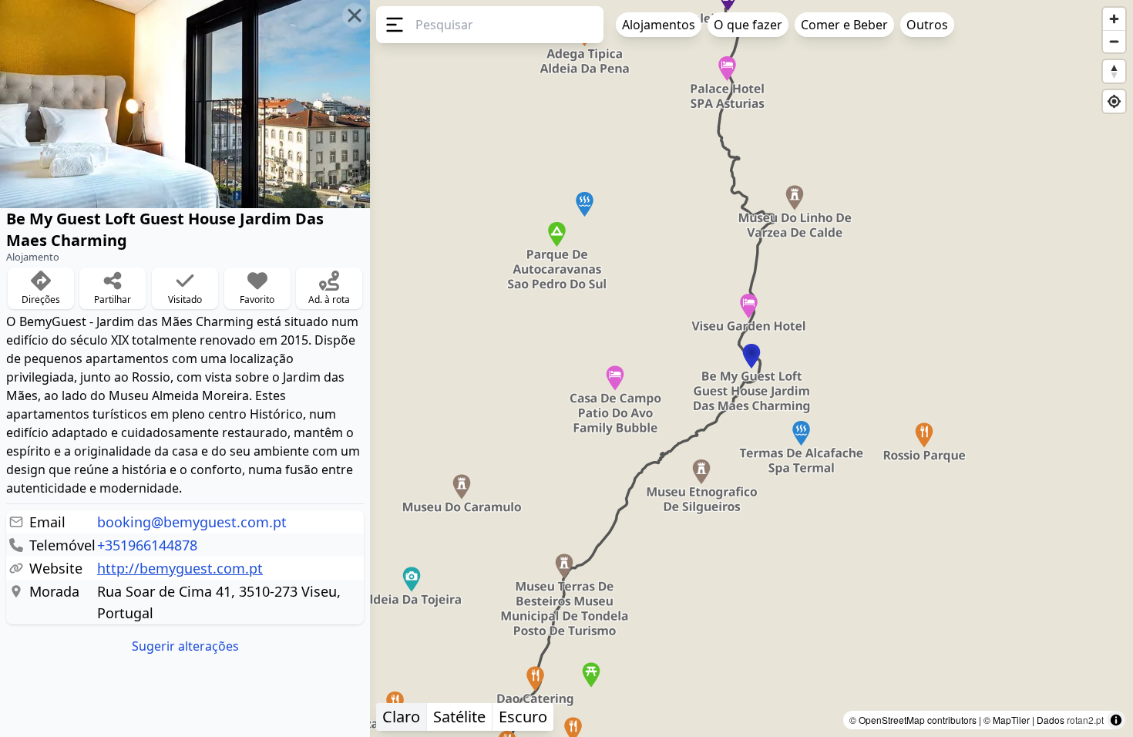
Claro (401, 716)
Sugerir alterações (185, 646)
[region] (566, 368)
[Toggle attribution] (1116, 720)
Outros (927, 24)
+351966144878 (147, 545)
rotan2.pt (1085, 719)
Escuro (523, 716)
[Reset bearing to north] (1114, 71)
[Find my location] (1114, 101)
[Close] (354, 15)
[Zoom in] (1114, 19)
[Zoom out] (1114, 41)
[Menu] (392, 24)
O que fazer (748, 24)
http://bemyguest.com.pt (180, 568)
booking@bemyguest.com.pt (192, 522)
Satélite (459, 716)
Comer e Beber (844, 24)
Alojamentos (658, 24)
